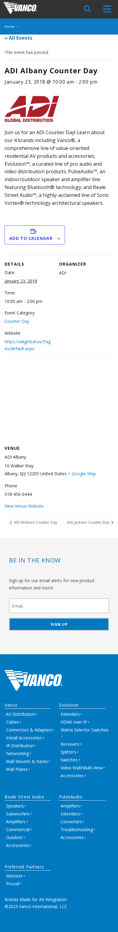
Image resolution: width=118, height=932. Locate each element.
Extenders (70, 714)
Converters (71, 821)
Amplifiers (15, 821)
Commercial (18, 829)
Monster (14, 876)
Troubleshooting (77, 829)
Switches (69, 760)
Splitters (68, 752)
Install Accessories (24, 738)
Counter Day (17, 321)
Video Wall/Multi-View (82, 768)
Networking (17, 753)
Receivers (70, 744)
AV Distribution (20, 714)
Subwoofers (18, 814)
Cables (12, 722)
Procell (12, 884)
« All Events (18, 38)
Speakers (15, 806)
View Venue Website (24, 506)
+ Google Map (82, 473)
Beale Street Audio (24, 797)
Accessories (72, 775)
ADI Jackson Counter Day (88, 522)
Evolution (69, 705)
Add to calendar (30, 238)
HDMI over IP (74, 722)
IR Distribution (20, 745)
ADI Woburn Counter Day (35, 522)
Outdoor (14, 837)
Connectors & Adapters (29, 730)
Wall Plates (17, 769)
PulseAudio (71, 797)
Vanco (11, 705)
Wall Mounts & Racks (27, 761)
